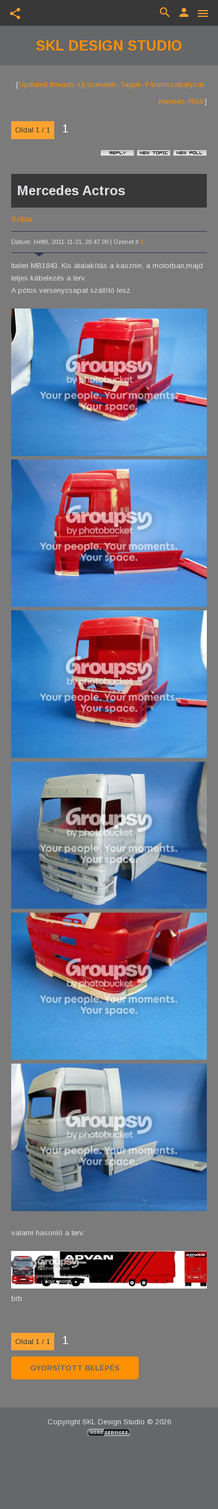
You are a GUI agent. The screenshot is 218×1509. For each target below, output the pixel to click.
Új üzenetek (97, 84)
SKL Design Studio (109, 45)
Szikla (21, 219)
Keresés (172, 101)
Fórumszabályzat (174, 84)
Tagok (130, 84)
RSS (196, 101)
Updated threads (46, 84)
